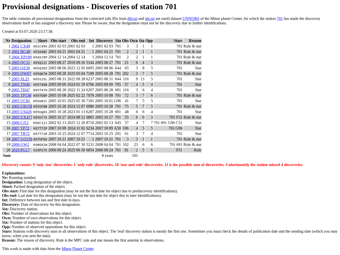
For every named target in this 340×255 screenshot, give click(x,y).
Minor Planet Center (77, 249)
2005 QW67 (21, 73)
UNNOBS (190, 18)
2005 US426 (21, 112)
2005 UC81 (20, 101)
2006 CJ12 (20, 123)
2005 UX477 (21, 117)
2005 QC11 (20, 62)
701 (280, 18)
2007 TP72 (20, 128)
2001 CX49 (20, 46)
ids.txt (150, 18)
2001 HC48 (20, 51)
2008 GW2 (20, 144)
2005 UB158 (21, 106)
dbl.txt (132, 18)
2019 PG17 (20, 150)
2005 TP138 (21, 95)
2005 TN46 (20, 84)
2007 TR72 (20, 133)
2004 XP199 (21, 57)
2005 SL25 (20, 79)
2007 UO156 (21, 139)
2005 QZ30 (20, 68)
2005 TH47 (20, 90)
